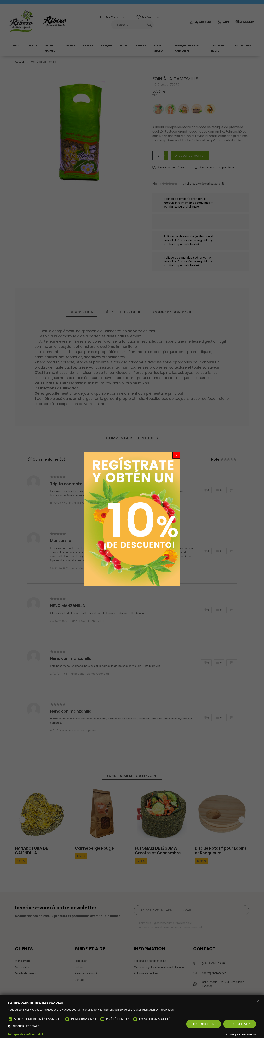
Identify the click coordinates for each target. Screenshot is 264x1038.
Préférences (118, 1019)
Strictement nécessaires (38, 1019)
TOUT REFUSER (240, 1024)
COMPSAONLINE (247, 1034)
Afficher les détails (25, 1026)
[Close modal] (176, 455)
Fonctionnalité (154, 1019)
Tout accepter (203, 1024)
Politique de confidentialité (25, 1034)
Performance (84, 1019)
